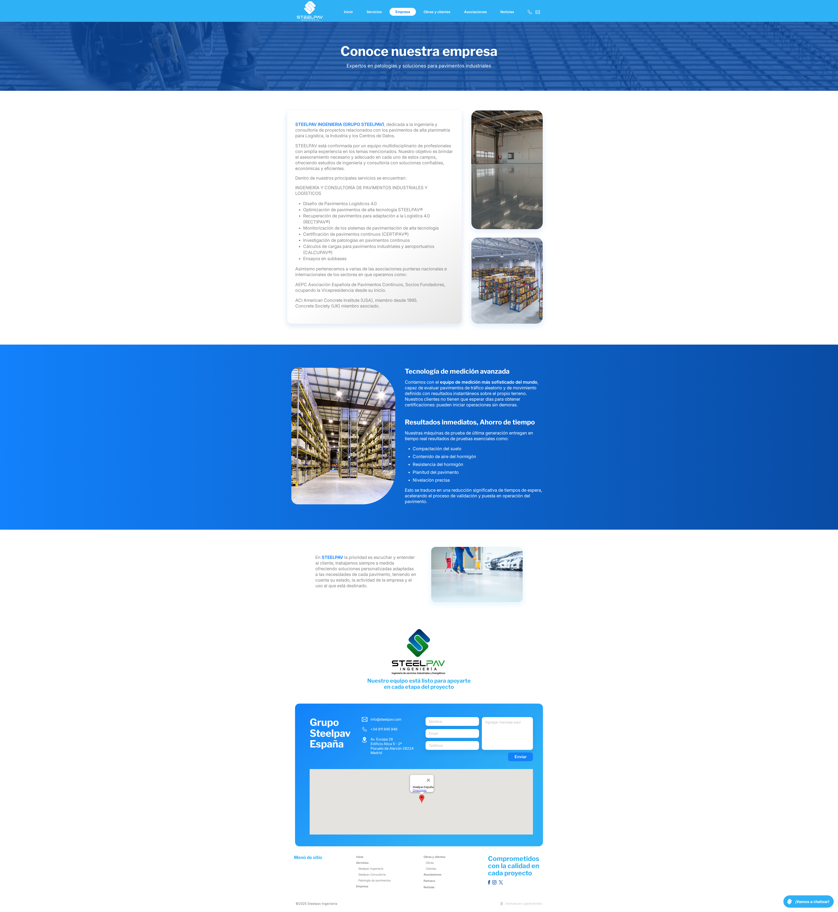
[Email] (538, 12)
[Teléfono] (530, 12)
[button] (437, 12)
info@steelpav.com (386, 719)
